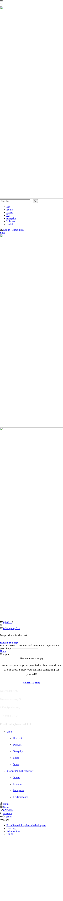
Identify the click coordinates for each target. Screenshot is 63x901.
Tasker (9, 212)
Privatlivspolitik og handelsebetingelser (26, 825)
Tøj (8, 215)
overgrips (11, 218)
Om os (9, 834)
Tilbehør (10, 221)
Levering (11, 828)
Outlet (9, 224)
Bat (8, 206)
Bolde (9, 209)
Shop (2, 232)
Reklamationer (13, 831)
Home (3, 651)
